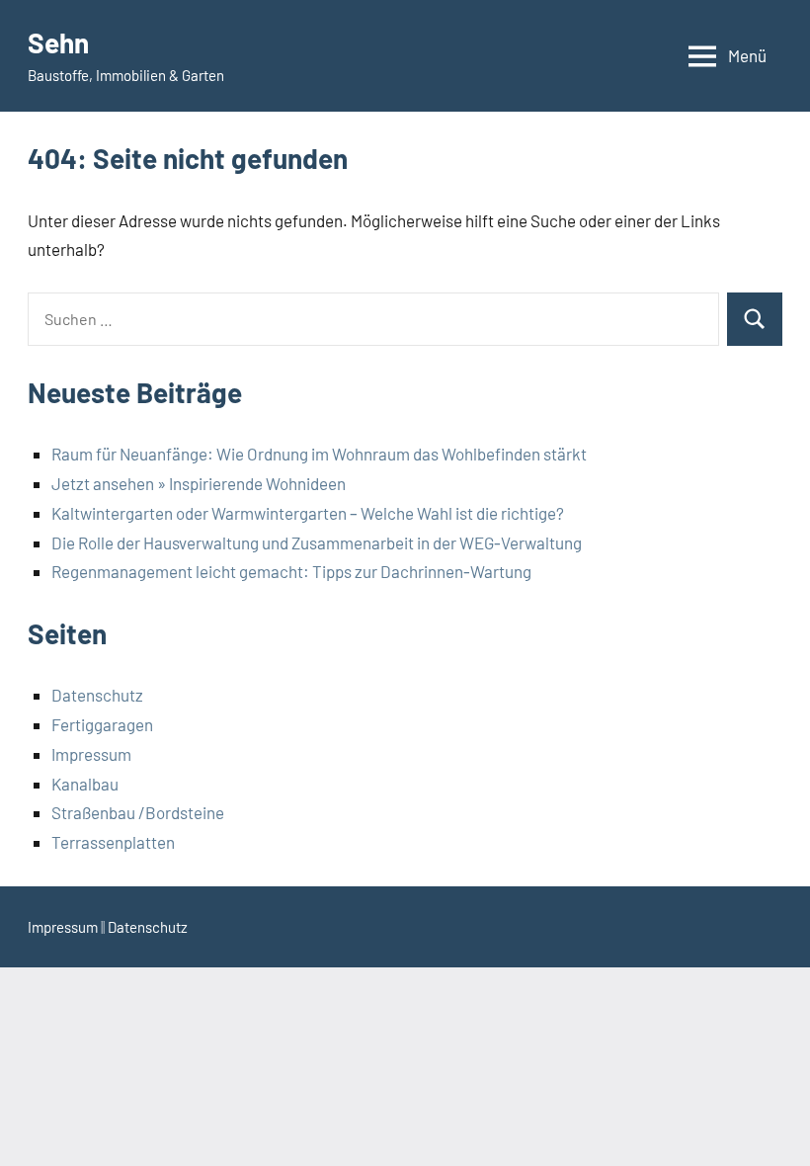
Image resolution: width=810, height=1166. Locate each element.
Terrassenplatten (113, 842)
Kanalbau (85, 783)
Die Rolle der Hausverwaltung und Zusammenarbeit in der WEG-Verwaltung (316, 542)
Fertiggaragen (102, 724)
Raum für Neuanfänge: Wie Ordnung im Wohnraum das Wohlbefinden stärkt (319, 453)
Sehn (58, 42)
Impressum (91, 754)
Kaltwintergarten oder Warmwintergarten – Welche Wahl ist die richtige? (307, 513)
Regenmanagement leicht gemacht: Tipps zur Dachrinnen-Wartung (291, 571)
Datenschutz (97, 695)
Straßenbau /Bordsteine (137, 812)
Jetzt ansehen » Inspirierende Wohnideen (198, 483)
